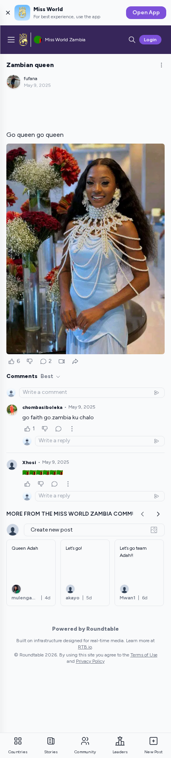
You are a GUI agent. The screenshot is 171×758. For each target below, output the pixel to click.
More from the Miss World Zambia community (78, 513)
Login (150, 39)
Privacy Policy (90, 661)
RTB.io (85, 647)
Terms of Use (143, 655)
